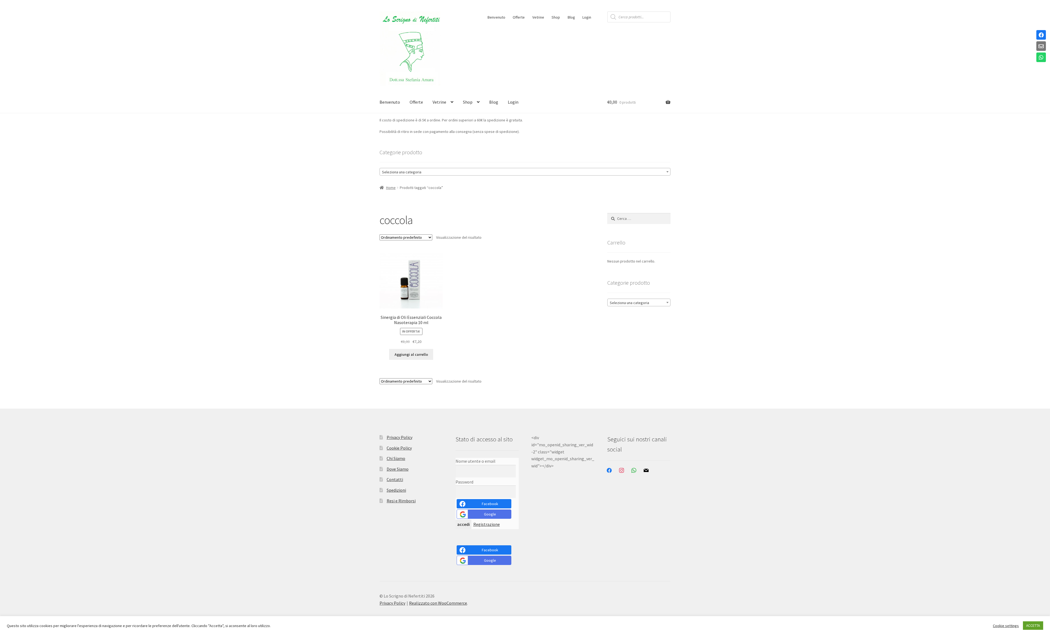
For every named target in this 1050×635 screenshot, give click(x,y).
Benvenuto (496, 17)
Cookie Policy (399, 448)
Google (490, 514)
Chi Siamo (396, 458)
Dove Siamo (398, 469)
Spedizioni (396, 490)
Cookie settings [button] (1006, 625)
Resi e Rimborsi (401, 500)
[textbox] (525, 172)
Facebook (490, 503)
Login (586, 17)
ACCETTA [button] (1033, 625)
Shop (556, 17)
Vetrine (538, 17)
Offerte (519, 17)
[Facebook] (1041, 35)
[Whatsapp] (1041, 57)
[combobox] (525, 172)
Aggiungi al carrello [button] (411, 354)
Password (464, 482)
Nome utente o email (475, 461)
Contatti (395, 479)
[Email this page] (1041, 46)
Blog (571, 17)
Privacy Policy (399, 437)
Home (391, 187)
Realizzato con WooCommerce (438, 603)
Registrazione (486, 524)
